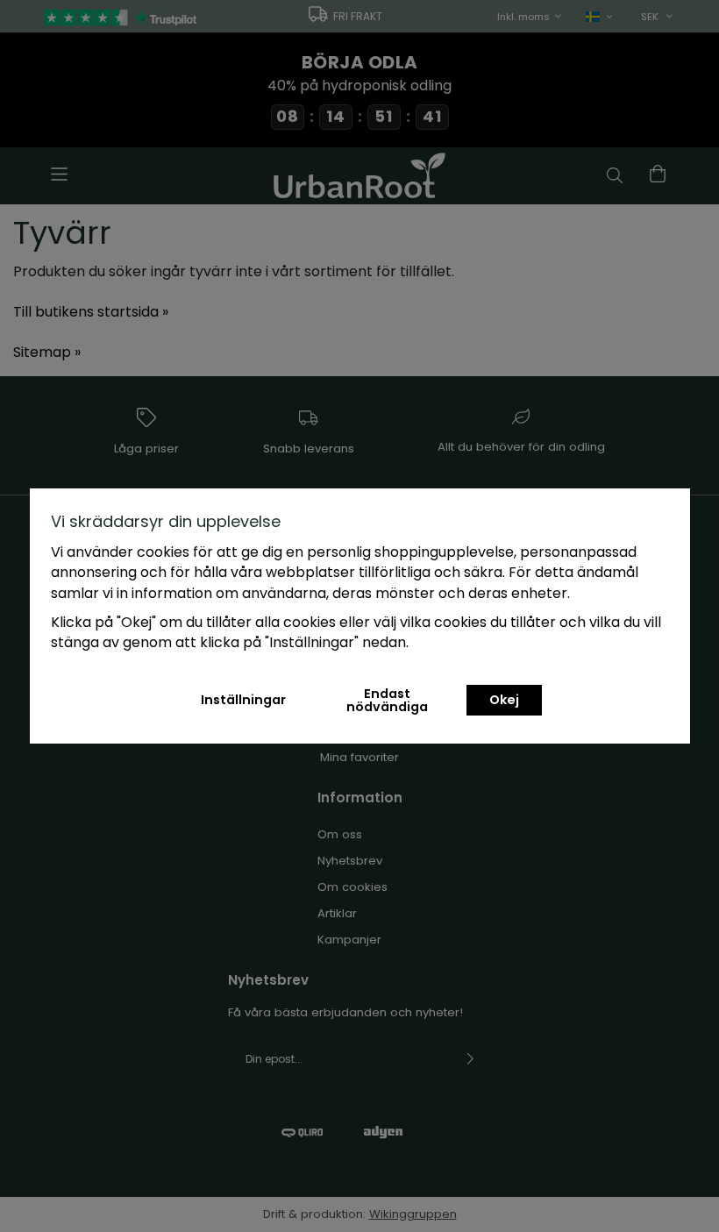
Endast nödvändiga (387, 700)
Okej (504, 700)
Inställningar (243, 700)
